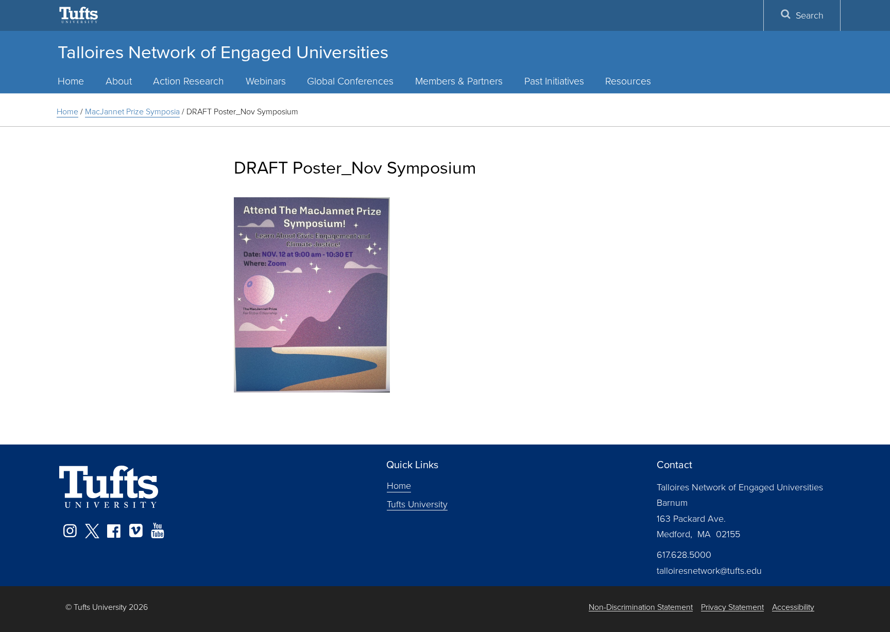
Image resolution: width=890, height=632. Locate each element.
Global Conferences (350, 81)
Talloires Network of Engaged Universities (223, 51)
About (119, 81)
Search (810, 15)
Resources (628, 81)
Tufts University (417, 504)
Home (71, 81)
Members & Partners (459, 81)
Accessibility (793, 607)
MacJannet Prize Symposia (132, 111)
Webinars (266, 81)
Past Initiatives (554, 81)
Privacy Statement (732, 607)
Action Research (188, 81)
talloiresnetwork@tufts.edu (709, 570)
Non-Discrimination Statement (641, 607)
